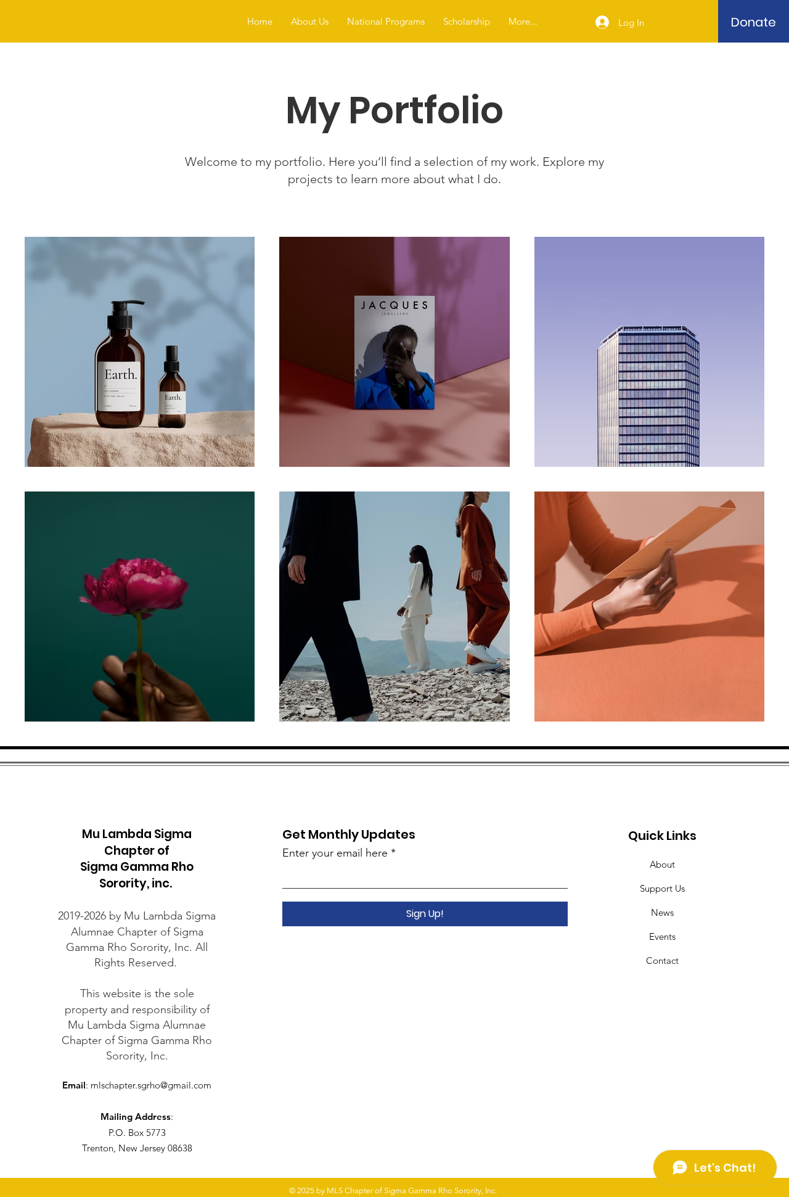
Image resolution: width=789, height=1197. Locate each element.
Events (662, 936)
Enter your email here (335, 852)
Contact (662, 960)
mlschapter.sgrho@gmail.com (151, 1085)
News (662, 912)
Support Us (662, 888)
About (662, 864)
